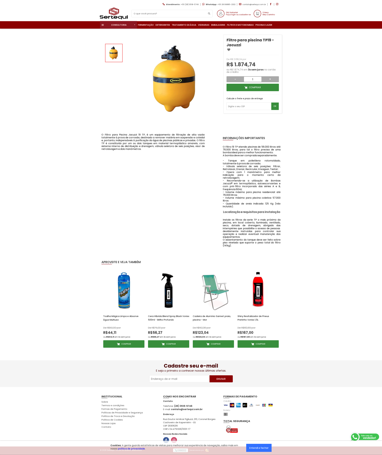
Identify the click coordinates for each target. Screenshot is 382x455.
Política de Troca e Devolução (118, 416)
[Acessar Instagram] (277, 4)
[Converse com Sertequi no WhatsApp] (365, 437)
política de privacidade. (131, 448)
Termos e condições (112, 405)
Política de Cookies (112, 419)
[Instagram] (174, 440)
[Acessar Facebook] (270, 4)
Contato (106, 426)
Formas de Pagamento (114, 409)
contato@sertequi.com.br (254, 4)
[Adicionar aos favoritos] (229, 49)
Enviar (221, 379)
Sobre (104, 401)
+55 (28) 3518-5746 (190, 4)
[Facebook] (166, 440)
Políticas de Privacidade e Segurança (122, 412)
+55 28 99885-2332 (226, 4)
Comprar (255, 87)
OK (275, 106)
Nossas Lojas (108, 423)
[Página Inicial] (113, 19)
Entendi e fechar (259, 448)
